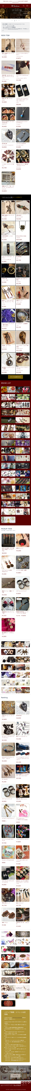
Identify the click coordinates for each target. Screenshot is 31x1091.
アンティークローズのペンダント (22, 54)
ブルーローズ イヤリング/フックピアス (8, 881)
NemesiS (23, 416)
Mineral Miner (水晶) (21, 236)
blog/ (5, 1084)
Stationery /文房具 (23, 648)
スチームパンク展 (10, 25)
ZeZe (8, 477)
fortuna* (8, 408)
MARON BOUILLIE (23, 515)
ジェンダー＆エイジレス (23, 999)
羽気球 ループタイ (6, 345)
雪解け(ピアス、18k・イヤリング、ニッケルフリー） (8, 187)
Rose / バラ (23, 953)
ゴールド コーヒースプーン (8, 818)
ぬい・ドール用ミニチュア (8, 999)
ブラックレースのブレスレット (22, 76)
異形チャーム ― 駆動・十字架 (8, 591)
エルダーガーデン (8, 484)
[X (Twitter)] (27, 1082)
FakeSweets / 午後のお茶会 (23, 961)
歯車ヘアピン (5, 922)
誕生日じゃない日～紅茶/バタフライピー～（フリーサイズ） (22, 882)
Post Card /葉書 (8, 655)
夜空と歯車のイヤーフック (8, 53)
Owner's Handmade (23, 507)
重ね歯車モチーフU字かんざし (8, 633)
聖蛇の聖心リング (6, 903)
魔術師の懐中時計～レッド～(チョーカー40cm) (22, 612)
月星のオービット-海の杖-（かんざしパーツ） (22, 165)
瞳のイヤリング (19, 903)
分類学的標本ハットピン (7, 236)
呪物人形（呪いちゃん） (7, 98)
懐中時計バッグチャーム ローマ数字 (8, 368)
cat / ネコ (23, 945)
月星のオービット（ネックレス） (8, 716)
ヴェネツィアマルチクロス (8, 860)
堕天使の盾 (4, 143)
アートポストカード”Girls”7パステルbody (22, 819)
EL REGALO (8, 507)
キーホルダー (5, 779)
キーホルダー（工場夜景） (22, 323)
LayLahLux (23, 469)
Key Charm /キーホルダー (23, 655)
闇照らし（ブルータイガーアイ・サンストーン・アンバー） (8, 302)
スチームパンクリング (21, 591)
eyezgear (23, 484)
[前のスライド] (12, 20)
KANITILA (23, 431)
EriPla (23, 408)
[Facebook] (22, 1082)
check (25, 13)
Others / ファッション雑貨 (8, 663)
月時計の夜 (4, 278)
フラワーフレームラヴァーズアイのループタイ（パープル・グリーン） (22, 99)
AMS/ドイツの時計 (8, 523)
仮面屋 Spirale (8, 454)
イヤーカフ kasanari (21, 143)
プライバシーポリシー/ (10, 1085)
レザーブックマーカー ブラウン (8, 257)
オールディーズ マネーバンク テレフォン (8, 737)
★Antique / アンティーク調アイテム (8, 976)
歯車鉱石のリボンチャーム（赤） (8, 612)
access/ (2, 1084)
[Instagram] (25, 1082)
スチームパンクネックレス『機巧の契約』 (8, 324)
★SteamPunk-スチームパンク (8, 984)
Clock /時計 (23, 686)
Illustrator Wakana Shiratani (8, 515)
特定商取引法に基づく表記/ (10, 1084)
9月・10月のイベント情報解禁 (9, 27)
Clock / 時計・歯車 (8, 953)
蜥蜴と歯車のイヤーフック (8, 215)
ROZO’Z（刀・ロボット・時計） (22, 279)
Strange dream (8, 469)
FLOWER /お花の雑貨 (8, 678)
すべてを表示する (15, 377)
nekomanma (23, 446)
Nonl (23, 454)
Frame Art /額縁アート (8, 686)
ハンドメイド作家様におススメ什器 (23, 991)
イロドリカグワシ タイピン (22, 839)
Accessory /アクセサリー (8, 648)
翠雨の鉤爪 (18, 215)
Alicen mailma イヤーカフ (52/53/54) (8, 122)
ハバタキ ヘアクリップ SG (8, 164)
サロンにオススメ (8, 991)
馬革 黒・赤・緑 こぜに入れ (22, 923)
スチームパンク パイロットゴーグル (22, 368)
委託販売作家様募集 (17, 1085)
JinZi (8, 431)
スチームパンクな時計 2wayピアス (7, 571)
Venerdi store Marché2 (13, 28)
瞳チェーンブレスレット (21, 736)
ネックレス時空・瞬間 (21, 570)
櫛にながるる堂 (23, 477)
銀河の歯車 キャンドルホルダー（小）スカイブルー (22, 775)
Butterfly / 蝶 (8, 945)
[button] (3, 6)
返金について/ (3, 1085)
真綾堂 (8, 393)
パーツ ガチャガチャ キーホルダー (22, 860)
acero (23, 393)
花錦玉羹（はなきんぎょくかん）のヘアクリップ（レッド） (8, 76)
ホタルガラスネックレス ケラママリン (22, 122)
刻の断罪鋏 (18, 256)
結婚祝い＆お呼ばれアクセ (23, 984)
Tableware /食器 (23, 678)
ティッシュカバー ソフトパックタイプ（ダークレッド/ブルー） (22, 758)
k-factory (8, 446)
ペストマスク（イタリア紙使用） (22, 346)
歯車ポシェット (19, 548)
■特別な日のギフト (8, 1007)
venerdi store (13, 1089)
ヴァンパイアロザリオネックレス (8, 840)
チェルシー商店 (23, 492)
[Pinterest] (30, 1082)
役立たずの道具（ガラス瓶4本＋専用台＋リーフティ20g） (8, 549)
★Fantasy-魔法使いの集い (23, 976)
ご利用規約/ (18, 1084)
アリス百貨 (8, 492)
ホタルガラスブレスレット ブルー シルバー (8, 758)
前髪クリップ (19, 300)
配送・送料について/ (23, 1084)
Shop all (15, 1075)
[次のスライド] (19, 20)
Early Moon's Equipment (8, 416)
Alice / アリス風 (8, 961)
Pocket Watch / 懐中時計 (23, 663)
